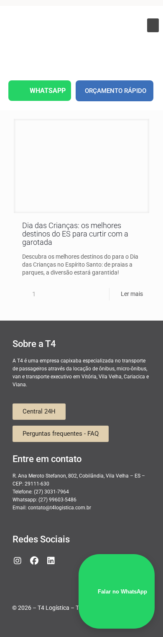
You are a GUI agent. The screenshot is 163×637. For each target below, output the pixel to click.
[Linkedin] (51, 560)
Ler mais (132, 294)
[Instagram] (17, 560)
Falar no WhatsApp (122, 591)
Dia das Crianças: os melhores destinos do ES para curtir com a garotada (75, 234)
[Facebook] (34, 560)
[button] (153, 25)
